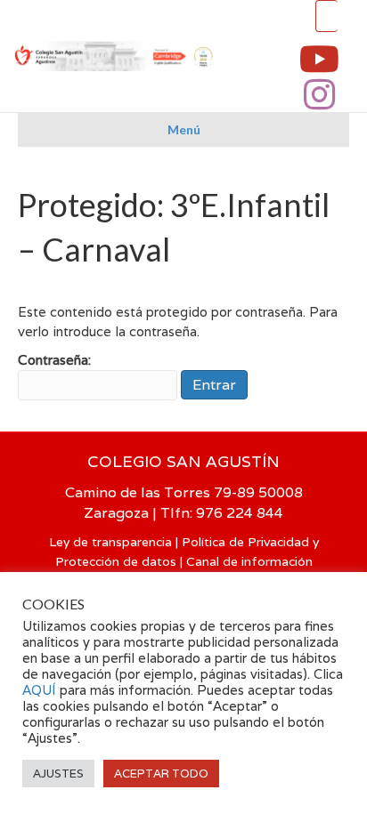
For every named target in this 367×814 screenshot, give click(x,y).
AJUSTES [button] (58, 773)
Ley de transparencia (110, 542)
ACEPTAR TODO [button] (161, 773)
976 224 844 (239, 513)
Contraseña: (54, 359)
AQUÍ (41, 689)
